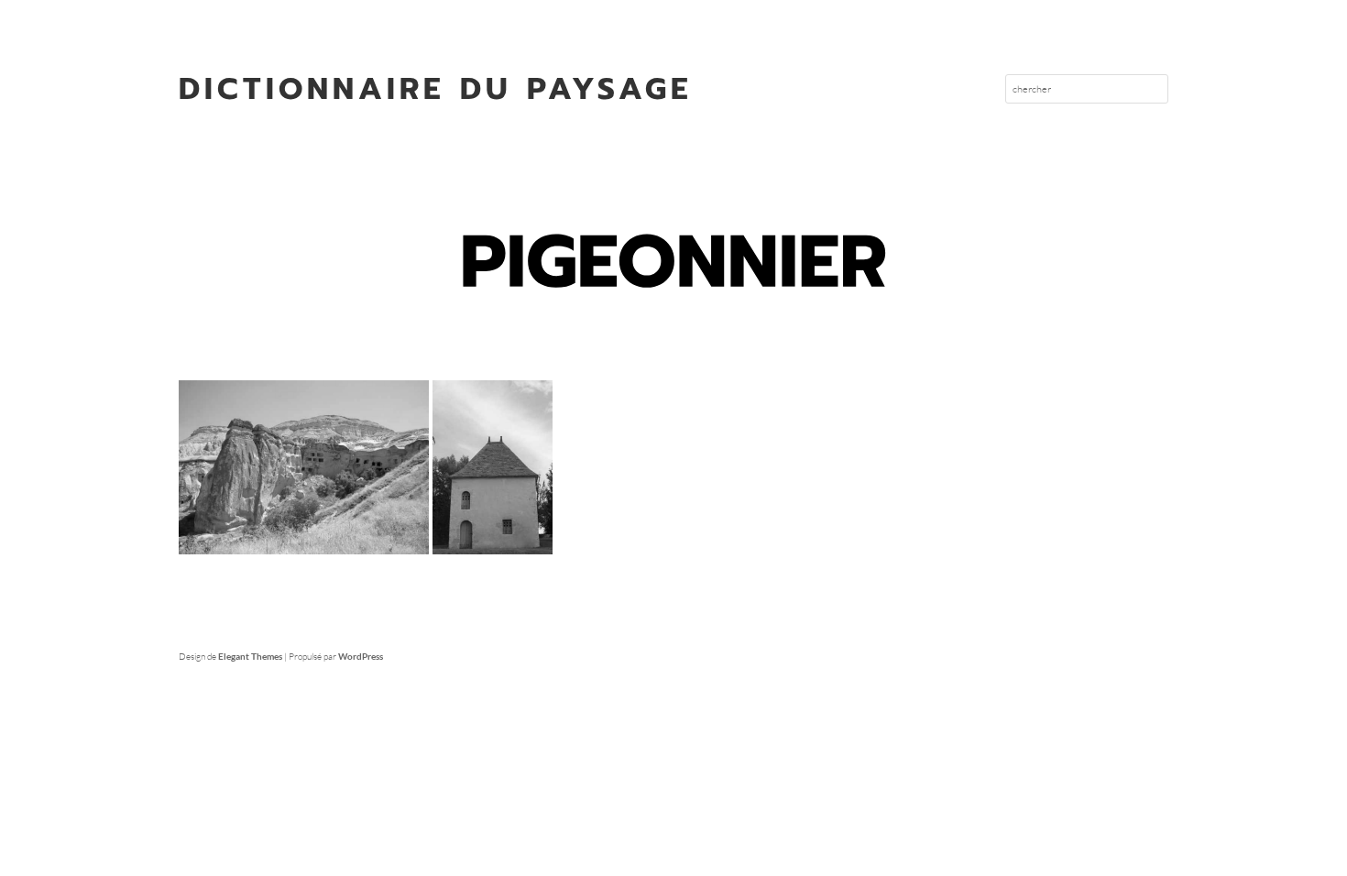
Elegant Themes (250, 656)
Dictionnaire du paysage (436, 89)
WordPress (360, 656)
